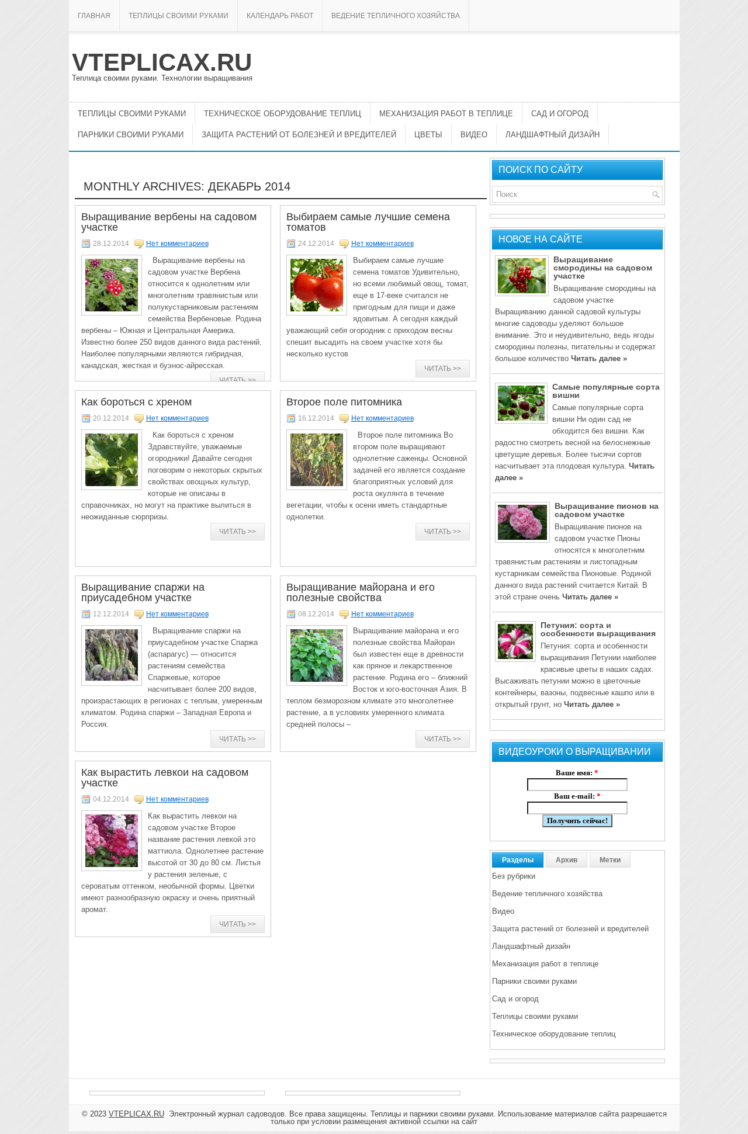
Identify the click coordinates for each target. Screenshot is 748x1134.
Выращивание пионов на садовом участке (607, 510)
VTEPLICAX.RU (162, 62)
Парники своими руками (130, 134)
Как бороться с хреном (136, 402)
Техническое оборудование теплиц (282, 113)
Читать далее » (599, 358)
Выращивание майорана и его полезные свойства (360, 592)
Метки (610, 860)
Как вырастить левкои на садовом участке (164, 778)
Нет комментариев (177, 244)
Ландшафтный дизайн (552, 134)
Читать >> (237, 380)
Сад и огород (559, 113)
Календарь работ (280, 16)
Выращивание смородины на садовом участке (602, 267)
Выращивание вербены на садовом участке (169, 222)
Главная (94, 16)
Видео (473, 134)
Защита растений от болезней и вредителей (299, 134)
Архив (566, 860)
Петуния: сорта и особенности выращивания (598, 629)
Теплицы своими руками (178, 16)
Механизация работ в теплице (446, 113)
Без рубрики (513, 876)
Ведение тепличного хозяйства (395, 16)
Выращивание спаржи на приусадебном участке (143, 592)
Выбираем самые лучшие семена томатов (368, 222)
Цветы (428, 134)
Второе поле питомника (344, 402)
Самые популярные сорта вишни (606, 391)
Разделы (518, 860)
